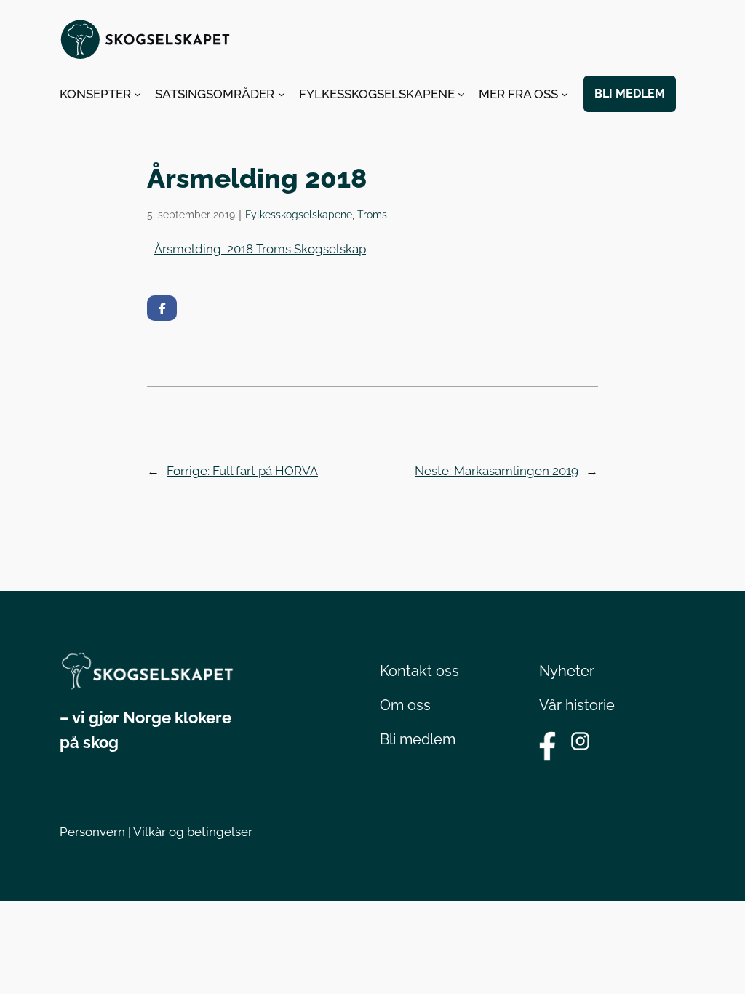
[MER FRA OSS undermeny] (564, 94)
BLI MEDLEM (629, 93)
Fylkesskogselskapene (298, 214)
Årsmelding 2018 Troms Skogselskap (260, 249)
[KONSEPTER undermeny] (137, 94)
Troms (372, 214)
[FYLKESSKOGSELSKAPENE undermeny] (461, 94)
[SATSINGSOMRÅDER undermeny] (281, 94)
